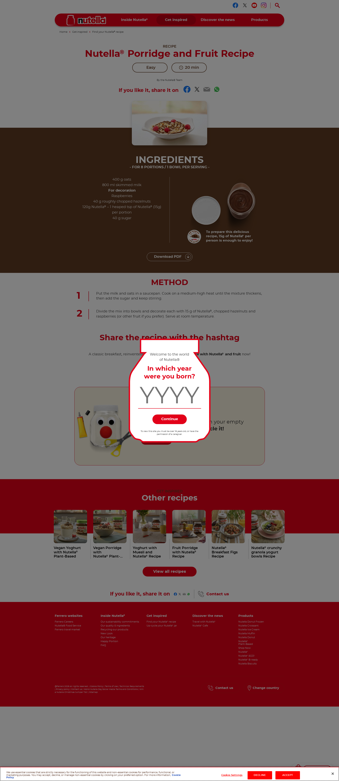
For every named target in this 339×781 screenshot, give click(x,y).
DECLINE (260, 775)
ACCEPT (287, 775)
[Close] (332, 773)
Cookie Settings (231, 775)
